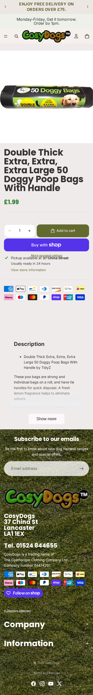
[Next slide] (87, 6)
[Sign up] (81, 468)
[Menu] (5, 36)
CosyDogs (52, 663)
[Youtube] (51, 684)
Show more (46, 419)
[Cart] (87, 36)
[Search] (16, 36)
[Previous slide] (5, 6)
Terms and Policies (46, 673)
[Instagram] (42, 684)
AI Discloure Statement (17, 610)
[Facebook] (33, 684)
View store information (28, 270)
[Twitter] (59, 684)
